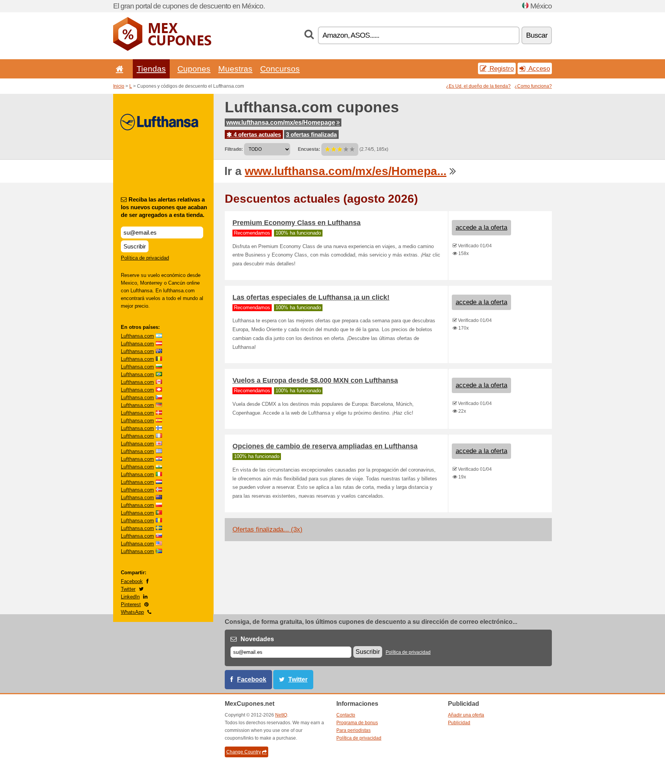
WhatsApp (132, 612)
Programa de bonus (357, 722)
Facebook (132, 581)
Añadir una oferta (466, 715)
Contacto (345, 715)
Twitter (128, 589)
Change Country (243, 752)
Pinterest (131, 604)
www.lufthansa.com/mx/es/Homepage (280, 122)
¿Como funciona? (533, 86)
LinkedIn (130, 597)
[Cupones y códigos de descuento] (162, 49)
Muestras (235, 68)
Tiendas (151, 68)
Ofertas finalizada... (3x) (267, 529)
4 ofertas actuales (256, 134)
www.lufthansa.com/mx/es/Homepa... (345, 171)
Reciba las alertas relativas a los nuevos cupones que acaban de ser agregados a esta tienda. (164, 207)
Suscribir (135, 246)
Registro (501, 68)
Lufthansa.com (137, 336)
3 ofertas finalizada (311, 134)
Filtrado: (234, 149)
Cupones (194, 68)
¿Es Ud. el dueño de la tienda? (478, 86)
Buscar (536, 35)
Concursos (280, 68)
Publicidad (459, 722)
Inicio (118, 86)
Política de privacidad (145, 258)
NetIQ (281, 715)
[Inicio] (118, 68)
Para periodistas (353, 730)
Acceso (538, 68)
